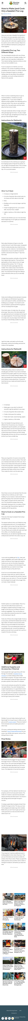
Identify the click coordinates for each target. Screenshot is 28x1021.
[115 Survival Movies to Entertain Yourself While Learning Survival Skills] (19, 930)
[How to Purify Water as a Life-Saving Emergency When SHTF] (19, 963)
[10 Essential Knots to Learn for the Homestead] (19, 915)
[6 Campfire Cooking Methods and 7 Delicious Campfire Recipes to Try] (19, 946)
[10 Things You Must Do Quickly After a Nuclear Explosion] (8, 930)
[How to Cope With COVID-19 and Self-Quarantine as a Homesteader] (8, 963)
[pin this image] (25, 31)
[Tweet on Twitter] (9, 1018)
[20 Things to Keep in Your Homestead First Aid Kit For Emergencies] (19, 979)
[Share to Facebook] (2, 1018)
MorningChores (14, 3)
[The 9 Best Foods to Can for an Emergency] (8, 915)
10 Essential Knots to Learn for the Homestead (19, 918)
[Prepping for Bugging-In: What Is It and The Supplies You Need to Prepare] (8, 947)
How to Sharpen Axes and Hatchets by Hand (8, 903)
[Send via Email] (12, 1018)
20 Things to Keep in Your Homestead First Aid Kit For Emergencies (19, 983)
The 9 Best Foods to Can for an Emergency (8, 918)
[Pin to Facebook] (6, 1018)
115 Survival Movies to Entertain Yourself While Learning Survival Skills (19, 933)
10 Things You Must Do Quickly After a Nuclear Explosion (8, 932)
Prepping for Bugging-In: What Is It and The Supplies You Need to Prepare (8, 950)
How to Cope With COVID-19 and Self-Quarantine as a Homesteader (8, 967)
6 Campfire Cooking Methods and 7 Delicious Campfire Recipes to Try (19, 950)
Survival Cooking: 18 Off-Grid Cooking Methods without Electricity (8, 983)
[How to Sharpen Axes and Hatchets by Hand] (8, 900)
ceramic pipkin (12, 722)
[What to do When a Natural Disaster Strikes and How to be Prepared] (19, 900)
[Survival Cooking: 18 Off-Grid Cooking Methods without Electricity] (8, 979)
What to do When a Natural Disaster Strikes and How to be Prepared (19, 903)
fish (18, 557)
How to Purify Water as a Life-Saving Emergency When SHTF (19, 967)
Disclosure (17, 1017)
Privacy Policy (22, 1016)
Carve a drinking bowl (14, 731)
